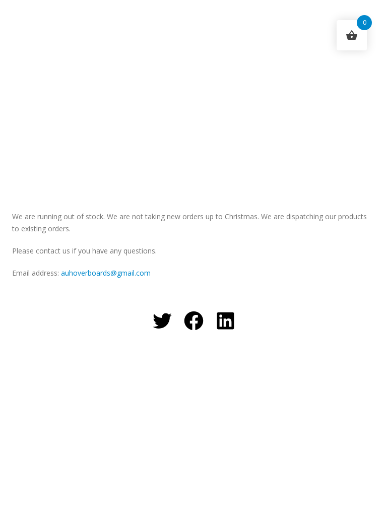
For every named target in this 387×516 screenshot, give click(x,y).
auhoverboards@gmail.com (106, 273)
